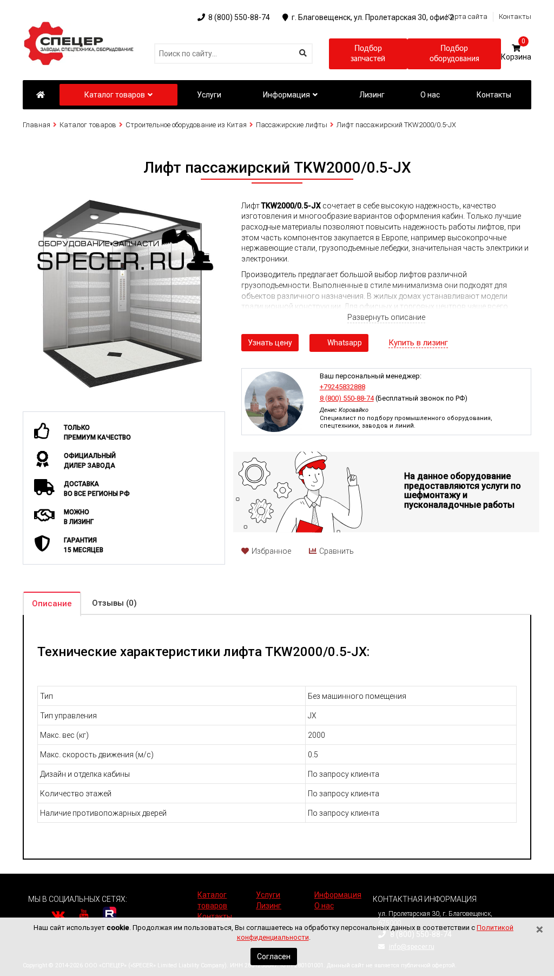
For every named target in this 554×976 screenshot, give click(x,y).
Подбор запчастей (368, 54)
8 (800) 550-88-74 (347, 398)
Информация (286, 94)
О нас (324, 905)
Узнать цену (270, 342)
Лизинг (268, 905)
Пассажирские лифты (291, 125)
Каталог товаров (114, 94)
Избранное (271, 551)
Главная (36, 125)
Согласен (274, 956)
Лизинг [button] (372, 94)
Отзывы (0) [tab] (114, 603)
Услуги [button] (209, 94)
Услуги (268, 894)
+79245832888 (342, 387)
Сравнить (336, 551)
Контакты (515, 16)
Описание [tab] (52, 603)
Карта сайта (466, 16)
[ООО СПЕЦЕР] (80, 25)
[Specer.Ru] (40, 94)
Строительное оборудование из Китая (186, 125)
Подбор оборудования (454, 54)
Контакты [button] (494, 94)
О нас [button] (430, 94)
